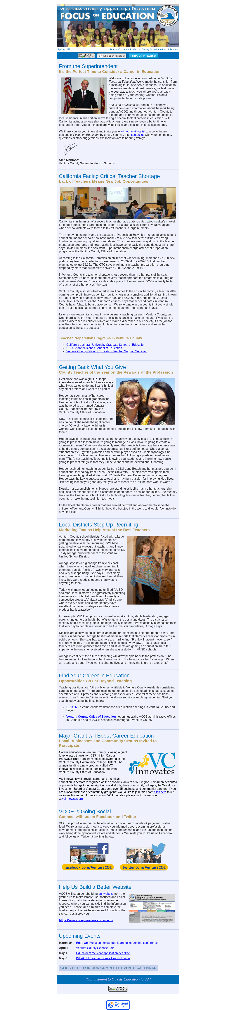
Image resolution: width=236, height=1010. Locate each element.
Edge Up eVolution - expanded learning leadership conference (117, 942)
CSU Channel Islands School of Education (94, 348)
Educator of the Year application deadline (103, 953)
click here (160, 792)
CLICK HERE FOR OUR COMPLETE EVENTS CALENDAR (108, 968)
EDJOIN (71, 707)
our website (106, 893)
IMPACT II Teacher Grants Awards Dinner (103, 958)
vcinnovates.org (72, 798)
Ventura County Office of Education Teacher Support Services (106, 351)
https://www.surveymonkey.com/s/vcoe (86, 920)
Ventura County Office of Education (91, 716)
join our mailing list (133, 131)
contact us (137, 134)
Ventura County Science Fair (95, 947)
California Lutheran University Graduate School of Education (105, 344)
